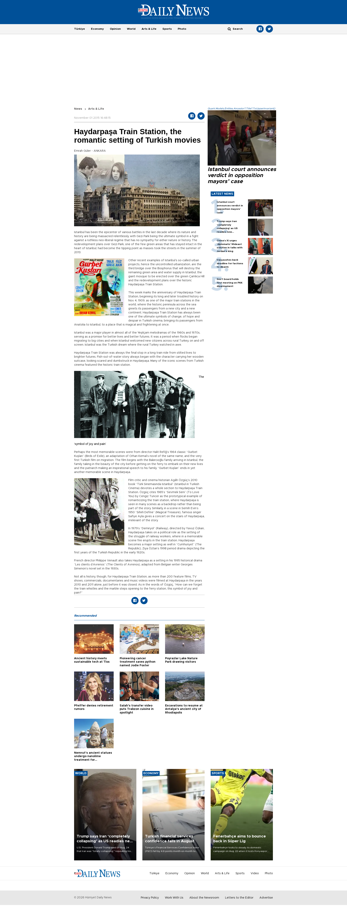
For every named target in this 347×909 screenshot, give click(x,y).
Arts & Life (149, 29)
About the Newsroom (204, 897)
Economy (97, 29)
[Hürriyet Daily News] (173, 11)
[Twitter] (269, 29)
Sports (167, 29)
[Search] (229, 29)
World (131, 29)
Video (255, 873)
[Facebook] (260, 29)
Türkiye (79, 29)
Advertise (266, 897)
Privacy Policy (150, 897)
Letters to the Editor (239, 897)
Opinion (115, 29)
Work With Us (174, 897)
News (78, 108)
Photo (182, 29)
